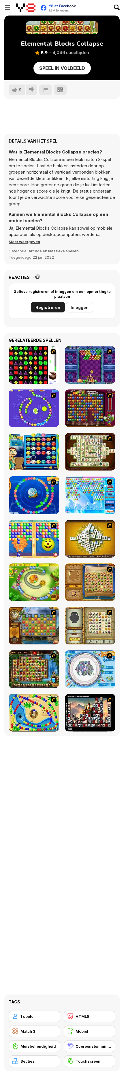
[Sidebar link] (7, 8)
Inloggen (80, 307)
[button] (24, 242)
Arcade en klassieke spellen (54, 251)
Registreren (47, 307)
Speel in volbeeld (62, 68)
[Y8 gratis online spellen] (25, 7)
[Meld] (45, 90)
